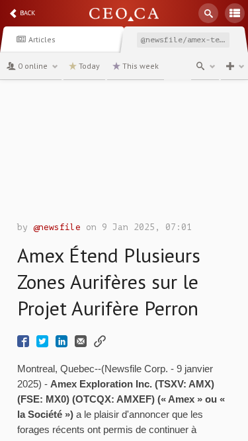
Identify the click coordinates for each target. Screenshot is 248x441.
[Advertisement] (124, 154)
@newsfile (57, 227)
